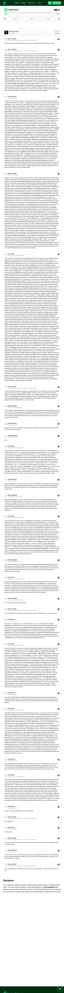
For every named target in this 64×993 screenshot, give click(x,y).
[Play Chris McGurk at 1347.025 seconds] (59, 480)
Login (39, 3)
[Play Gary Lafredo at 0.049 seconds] (59, 39)
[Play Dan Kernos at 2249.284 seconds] (59, 807)
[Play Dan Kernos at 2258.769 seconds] (59, 828)
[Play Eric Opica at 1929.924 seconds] (59, 709)
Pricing (23, 3)
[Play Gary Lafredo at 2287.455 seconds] (59, 864)
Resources (31, 3)
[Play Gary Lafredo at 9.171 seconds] (59, 50)
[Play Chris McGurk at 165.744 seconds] (59, 97)
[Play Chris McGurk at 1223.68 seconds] (59, 424)
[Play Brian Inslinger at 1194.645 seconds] (59, 406)
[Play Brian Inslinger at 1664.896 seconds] (59, 599)
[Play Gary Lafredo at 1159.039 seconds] (59, 387)
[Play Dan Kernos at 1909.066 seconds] (59, 693)
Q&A (55, 10)
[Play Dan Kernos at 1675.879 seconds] (59, 620)
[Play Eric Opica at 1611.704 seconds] (59, 578)
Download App (56, 3)
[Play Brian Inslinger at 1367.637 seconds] (59, 495)
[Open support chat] (60, 989)
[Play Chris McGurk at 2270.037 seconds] (59, 851)
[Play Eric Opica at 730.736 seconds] (59, 254)
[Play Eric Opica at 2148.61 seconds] (59, 775)
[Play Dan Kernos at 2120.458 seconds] (59, 759)
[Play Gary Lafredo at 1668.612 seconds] (59, 609)
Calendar (16, 3)
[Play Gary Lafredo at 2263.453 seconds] (59, 838)
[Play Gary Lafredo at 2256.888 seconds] (59, 817)
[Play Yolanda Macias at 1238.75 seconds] (59, 436)
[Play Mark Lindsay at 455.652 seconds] (59, 174)
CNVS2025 (13, 10)
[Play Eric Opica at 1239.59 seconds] (59, 446)
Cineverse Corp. (14, 31)
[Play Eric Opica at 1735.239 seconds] (59, 644)
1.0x (48, 19)
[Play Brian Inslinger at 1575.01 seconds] (59, 560)
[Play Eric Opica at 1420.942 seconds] (59, 516)
